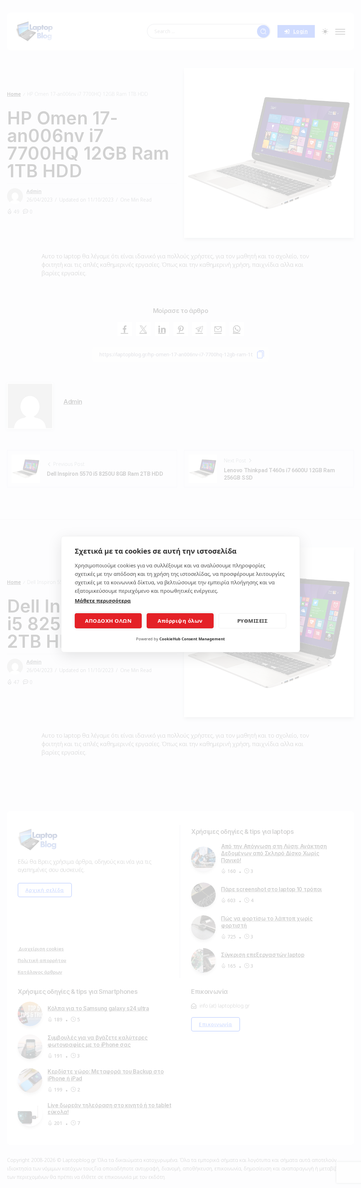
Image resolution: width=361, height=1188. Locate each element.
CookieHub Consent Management (192, 638)
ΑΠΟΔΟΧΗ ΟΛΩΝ (108, 620)
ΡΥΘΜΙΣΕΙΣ (252, 620)
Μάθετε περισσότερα (103, 600)
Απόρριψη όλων (180, 620)
